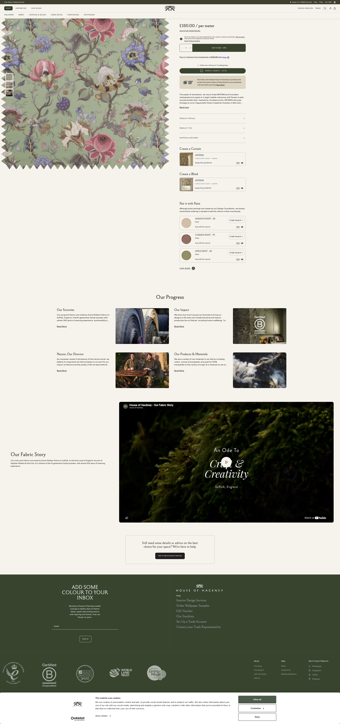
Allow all (257, 699)
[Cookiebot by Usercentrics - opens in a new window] (77, 719)
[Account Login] (330, 8)
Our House (36, 8)
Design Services (305, 8)
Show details (101, 716)
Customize (256, 708)
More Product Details (192, 41)
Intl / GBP (328, 2)
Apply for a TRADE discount (302, 2)
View (238, 163)
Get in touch (240, 37)
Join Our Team (260, 674)
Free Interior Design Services (14, 2)
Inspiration (21, 8)
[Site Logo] (170, 8)
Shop (8, 8)
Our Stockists (185, 616)
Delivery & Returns (288, 674)
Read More (220, 85)
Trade (318, 8)
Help (315, 2)
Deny (257, 717)
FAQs (321, 2)
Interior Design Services (191, 600)
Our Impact (259, 670)
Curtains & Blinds (37, 15)
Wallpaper (9, 15)
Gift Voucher (184, 611)
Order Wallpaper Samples (192, 605)
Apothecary (89, 15)
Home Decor (56, 15)
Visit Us (257, 678)
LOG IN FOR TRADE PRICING (190, 31)
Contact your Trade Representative (198, 627)
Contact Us (285, 670)
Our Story (258, 666)
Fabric (21, 15)
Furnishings (73, 15)
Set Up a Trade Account (191, 621)
